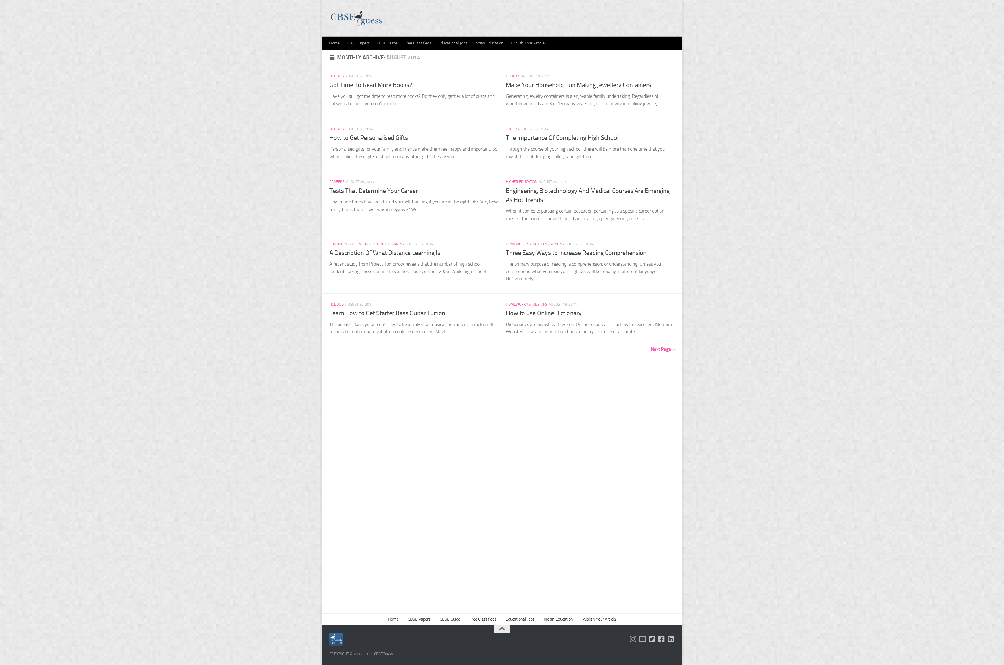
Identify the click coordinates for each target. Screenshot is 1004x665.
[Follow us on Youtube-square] (642, 639)
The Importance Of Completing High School (562, 137)
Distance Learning (387, 244)
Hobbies (336, 76)
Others (512, 129)
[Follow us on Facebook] (661, 639)
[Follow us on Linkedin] (671, 639)
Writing (557, 244)
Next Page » (663, 349)
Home (334, 43)
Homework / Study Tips (526, 244)
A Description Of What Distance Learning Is (384, 252)
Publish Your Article (528, 43)
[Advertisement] (502, 443)
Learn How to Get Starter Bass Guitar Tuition (387, 313)
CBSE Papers (358, 43)
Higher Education (521, 182)
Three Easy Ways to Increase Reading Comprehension (576, 252)
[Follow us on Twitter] (652, 639)
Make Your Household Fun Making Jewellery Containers (578, 85)
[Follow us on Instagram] (633, 639)
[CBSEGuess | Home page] (356, 18)
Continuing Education (348, 244)
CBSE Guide (387, 43)
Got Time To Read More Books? (370, 85)
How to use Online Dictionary (544, 313)
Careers (337, 182)
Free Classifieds (417, 43)
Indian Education (489, 43)
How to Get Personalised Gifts (368, 137)
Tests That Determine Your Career (373, 190)
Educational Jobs (452, 43)
